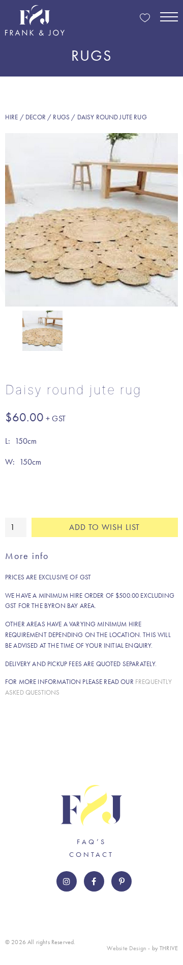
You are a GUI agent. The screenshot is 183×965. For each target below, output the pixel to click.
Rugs (61, 117)
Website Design (126, 948)
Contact (91, 854)
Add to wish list (104, 527)
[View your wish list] (145, 18)
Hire (11, 117)
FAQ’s (91, 841)
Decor (35, 117)
